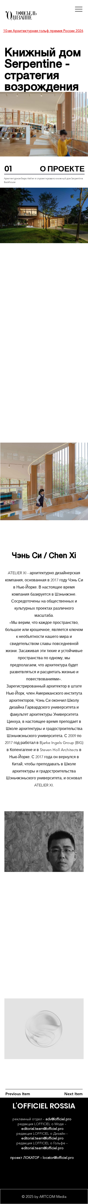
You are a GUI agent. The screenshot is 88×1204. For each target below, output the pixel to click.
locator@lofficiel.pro (58, 1157)
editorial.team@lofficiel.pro (42, 1128)
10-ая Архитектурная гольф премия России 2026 (43, 30)
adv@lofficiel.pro (58, 1119)
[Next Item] (79, 481)
